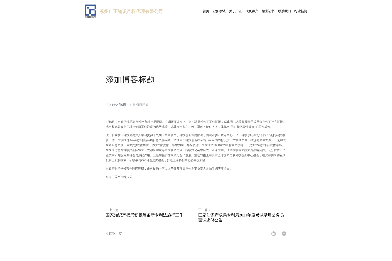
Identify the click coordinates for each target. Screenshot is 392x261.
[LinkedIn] (273, 233)
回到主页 (115, 233)
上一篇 (113, 210)
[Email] (284, 233)
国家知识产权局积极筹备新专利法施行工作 (144, 215)
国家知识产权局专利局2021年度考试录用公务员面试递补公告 (241, 218)
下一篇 (203, 210)
